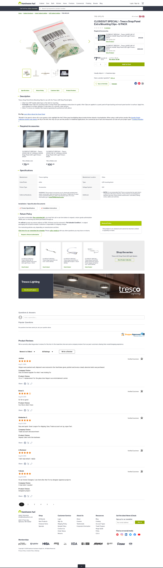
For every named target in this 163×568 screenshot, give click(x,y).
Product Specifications (28, 208)
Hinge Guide (99, 528)
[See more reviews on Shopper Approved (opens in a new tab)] (31, 384)
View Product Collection (124, 260)
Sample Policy (62, 526)
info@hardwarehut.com (25, 517)
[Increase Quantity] (105, 64)
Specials (41, 526)
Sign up (140, 522)
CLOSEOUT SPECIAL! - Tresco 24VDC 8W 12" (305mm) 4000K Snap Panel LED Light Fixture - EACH (56, 154)
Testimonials (80, 524)
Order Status (62, 531)
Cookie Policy (30, 550)
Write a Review (67, 352)
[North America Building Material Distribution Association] (98, 543)
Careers (79, 521)
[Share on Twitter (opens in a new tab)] (28, 384)
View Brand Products (30, 290)
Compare (114, 84)
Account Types (100, 524)
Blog (97, 519)
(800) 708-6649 (32, 8)
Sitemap (37, 550)
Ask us (113, 78)
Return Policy (40, 90)
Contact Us (61, 528)
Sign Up (137, 3)
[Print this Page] (142, 83)
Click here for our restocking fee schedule (31, 231)
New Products (43, 521)
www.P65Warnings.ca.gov (56, 197)
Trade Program (100, 526)
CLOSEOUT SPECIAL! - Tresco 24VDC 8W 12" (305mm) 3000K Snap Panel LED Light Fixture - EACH (32, 154)
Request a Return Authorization (30, 234)
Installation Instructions (50, 208)
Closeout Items (43, 524)
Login (131, 3)
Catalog (98, 521)
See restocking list (38, 217)
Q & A (97, 533)
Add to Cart (126, 64)
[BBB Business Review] (85, 543)
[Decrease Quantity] (95, 64)
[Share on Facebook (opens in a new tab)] (25, 384)
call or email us (54, 231)
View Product (110, 41)
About (78, 519)
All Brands (42, 519)
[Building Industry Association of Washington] (121, 543)
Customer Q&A (55, 90)
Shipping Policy (62, 524)
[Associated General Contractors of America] (110, 543)
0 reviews (107, 28)
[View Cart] (143, 3)
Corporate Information (83, 526)
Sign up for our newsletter (124, 519)
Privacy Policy (22, 550)
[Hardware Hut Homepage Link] (27, 3)
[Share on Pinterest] (139, 83)
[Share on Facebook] (135, 83)
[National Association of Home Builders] (130, 543)
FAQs (97, 531)
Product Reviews (71, 90)
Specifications (25, 90)
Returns (60, 533)
